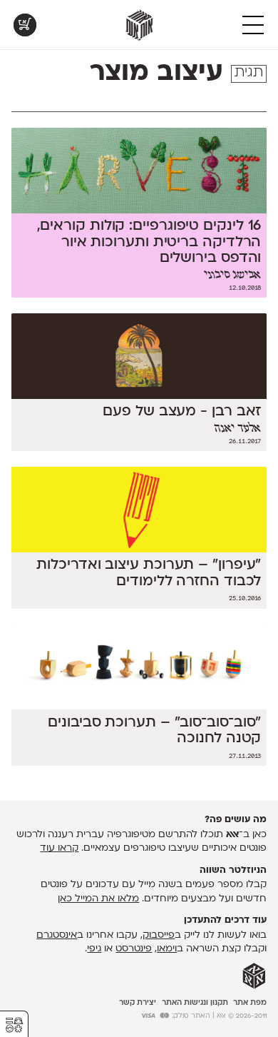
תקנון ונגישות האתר (195, 1003)
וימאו (167, 948)
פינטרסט (133, 948)
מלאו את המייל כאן (98, 899)
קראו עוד (59, 848)
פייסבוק (159, 935)
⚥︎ (14, 1025)
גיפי (94, 948)
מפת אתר (250, 1003)
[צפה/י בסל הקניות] (25, 25)
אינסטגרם (56, 935)
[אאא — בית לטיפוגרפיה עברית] (254, 976)
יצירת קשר (137, 1003)
